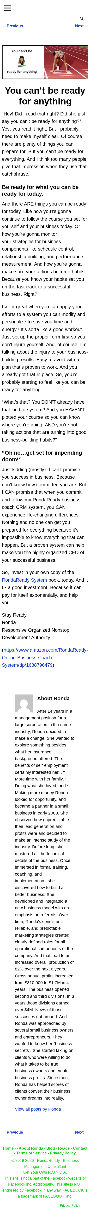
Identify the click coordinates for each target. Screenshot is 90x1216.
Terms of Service (31, 1153)
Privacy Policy (63, 1153)
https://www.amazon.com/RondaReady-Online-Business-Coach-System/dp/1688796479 (45, 657)
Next (81, 26)
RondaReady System (24, 580)
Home (8, 1148)
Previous (12, 26)
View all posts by (38, 1109)
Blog (50, 1148)
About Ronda (31, 1148)
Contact (80, 1148)
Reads (64, 1148)
